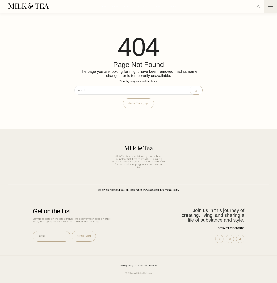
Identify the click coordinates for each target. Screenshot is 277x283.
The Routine (143, 6)
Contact (172, 6)
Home (103, 6)
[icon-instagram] (230, 239)
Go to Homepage (138, 103)
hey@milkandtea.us (231, 228)
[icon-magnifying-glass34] (258, 6)
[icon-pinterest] (219, 239)
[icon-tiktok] (240, 239)
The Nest (158, 6)
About (115, 6)
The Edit (127, 6)
